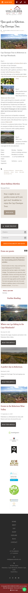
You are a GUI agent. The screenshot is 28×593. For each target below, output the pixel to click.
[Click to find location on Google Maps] (17, 2)
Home (14, 521)
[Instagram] (10, 578)
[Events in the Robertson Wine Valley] (14, 394)
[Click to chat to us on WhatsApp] (24, 589)
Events (12, 172)
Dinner (16, 172)
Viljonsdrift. (9, 122)
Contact (14, 542)
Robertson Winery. (14, 72)
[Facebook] (13, 578)
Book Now (8, 2)
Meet (14, 525)
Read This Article (8, 342)
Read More (15, 285)
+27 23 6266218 (14, 551)
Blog (14, 539)
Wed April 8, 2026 (5, 371)
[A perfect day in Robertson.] (14, 355)
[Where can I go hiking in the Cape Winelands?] (14, 312)
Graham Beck (19, 63)
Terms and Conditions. (19, 588)
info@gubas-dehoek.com (14, 559)
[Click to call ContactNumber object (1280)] (21, 2)
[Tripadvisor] (18, 578)
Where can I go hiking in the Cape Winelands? (12, 326)
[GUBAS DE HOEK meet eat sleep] (14, 10)
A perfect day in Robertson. (12, 367)
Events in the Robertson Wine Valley (13, 408)
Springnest (10, 588)
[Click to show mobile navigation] (25, 2)
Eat (14, 528)
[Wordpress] (16, 578)
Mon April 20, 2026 (5, 332)
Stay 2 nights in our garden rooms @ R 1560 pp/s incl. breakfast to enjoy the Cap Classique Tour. (13, 200)
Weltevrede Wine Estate (8, 98)
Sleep (14, 532)
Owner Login (14, 590)
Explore (14, 535)
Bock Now (9, 212)
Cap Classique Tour (8, 173)
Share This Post (10, 226)
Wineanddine (6, 172)
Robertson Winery (19, 170)
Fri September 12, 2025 (7, 414)
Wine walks (21, 172)
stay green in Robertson (9, 170)
